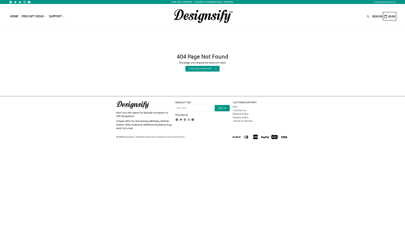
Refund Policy (241, 113)
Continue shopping (200, 68)
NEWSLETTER (183, 102)
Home (14, 16)
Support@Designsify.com (385, 2)
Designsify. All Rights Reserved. (139, 136)
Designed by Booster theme (170, 136)
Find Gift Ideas (33, 16)
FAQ (235, 106)
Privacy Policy (240, 117)
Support (56, 16)
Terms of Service (243, 121)
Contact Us (239, 110)
